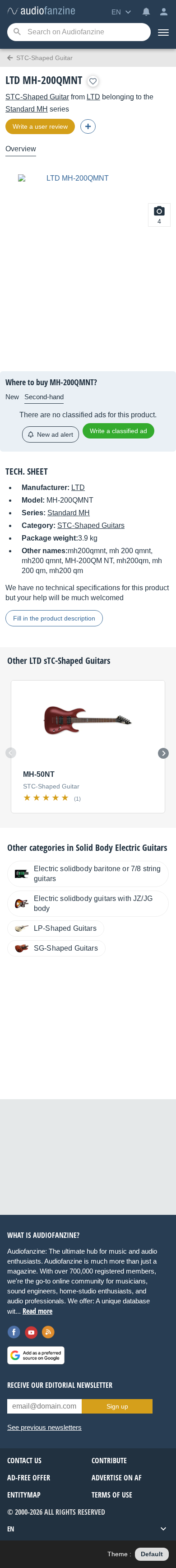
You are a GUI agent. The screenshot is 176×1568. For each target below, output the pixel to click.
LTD (93, 97)
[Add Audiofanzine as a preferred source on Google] (36, 1355)
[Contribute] (88, 126)
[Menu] (163, 32)
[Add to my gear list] (93, 81)
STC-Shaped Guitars (91, 525)
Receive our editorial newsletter (59, 1385)
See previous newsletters (44, 1427)
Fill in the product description (54, 618)
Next (163, 753)
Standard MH (26, 109)
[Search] (17, 32)
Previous (10, 752)
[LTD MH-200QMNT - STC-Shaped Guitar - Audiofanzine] (41, 11)
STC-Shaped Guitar (37, 97)
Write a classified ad (118, 430)
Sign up (117, 1406)
